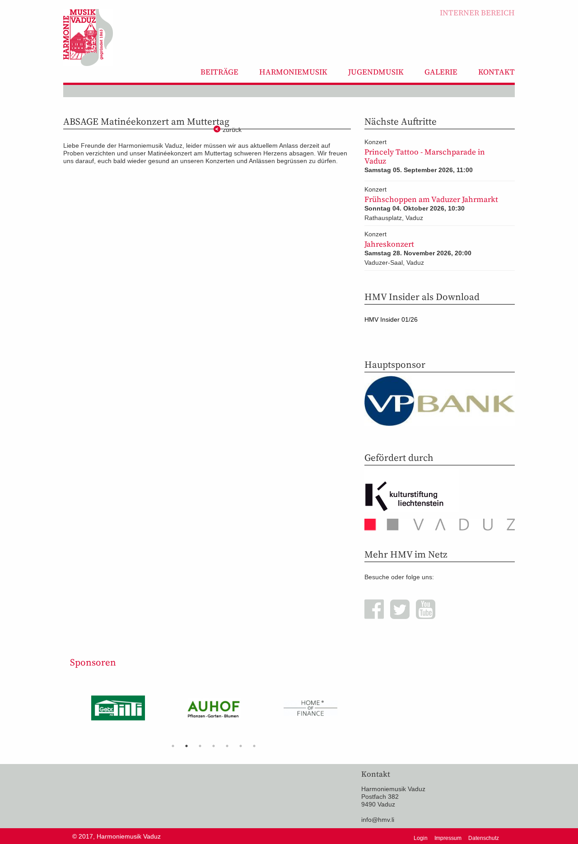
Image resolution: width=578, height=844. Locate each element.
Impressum (447, 838)
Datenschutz (483, 838)
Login (421, 838)
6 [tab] (240, 745)
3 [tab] (200, 745)
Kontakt (496, 71)
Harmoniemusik (293, 71)
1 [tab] (172, 745)
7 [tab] (254, 745)
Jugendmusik (376, 71)
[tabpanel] (118, 711)
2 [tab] (186, 745)
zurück (232, 129)
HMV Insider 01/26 (391, 319)
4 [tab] (213, 745)
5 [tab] (227, 745)
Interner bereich (477, 13)
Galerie (440, 71)
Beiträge (219, 71)
